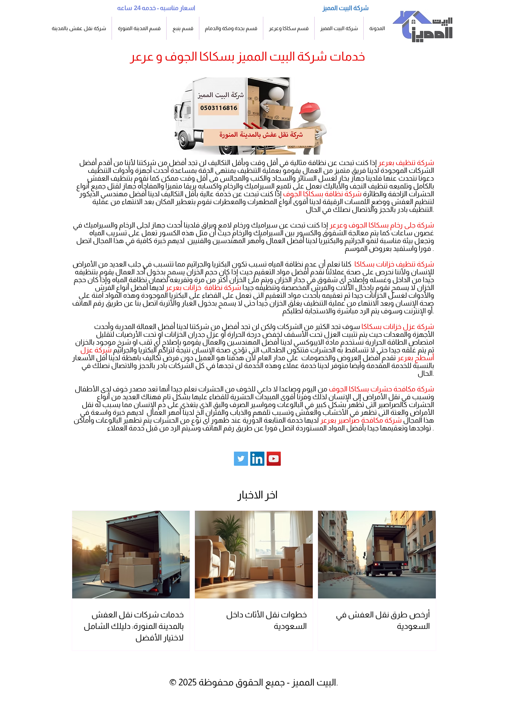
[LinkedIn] (257, 459)
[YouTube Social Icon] (274, 459)
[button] (139, 28)
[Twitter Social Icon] (241, 459)
